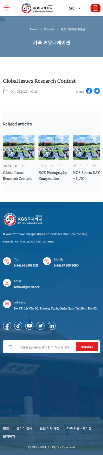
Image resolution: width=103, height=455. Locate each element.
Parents (49, 29)
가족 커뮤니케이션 (72, 29)
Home (34, 29)
